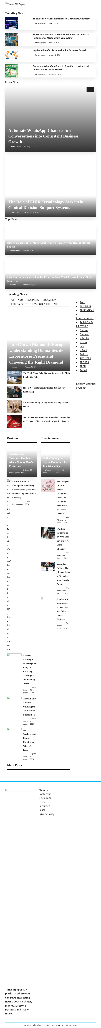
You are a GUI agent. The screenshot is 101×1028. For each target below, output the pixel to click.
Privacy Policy (46, 814)
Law (82, 346)
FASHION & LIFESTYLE (45, 304)
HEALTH (84, 338)
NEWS (83, 350)
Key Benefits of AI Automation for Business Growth (60, 50)
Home (83, 342)
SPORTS (84, 362)
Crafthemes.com (71, 1025)
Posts (42, 810)
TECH (83, 366)
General (84, 334)
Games (84, 330)
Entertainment (19, 304)
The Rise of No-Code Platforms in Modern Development (61, 18)
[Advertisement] (50, 108)
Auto (20, 300)
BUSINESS (33, 300)
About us (44, 790)
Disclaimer (45, 798)
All (12, 300)
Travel (83, 370)
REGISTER (85, 358)
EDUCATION (50, 300)
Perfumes (44, 806)
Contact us (45, 794)
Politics (84, 354)
